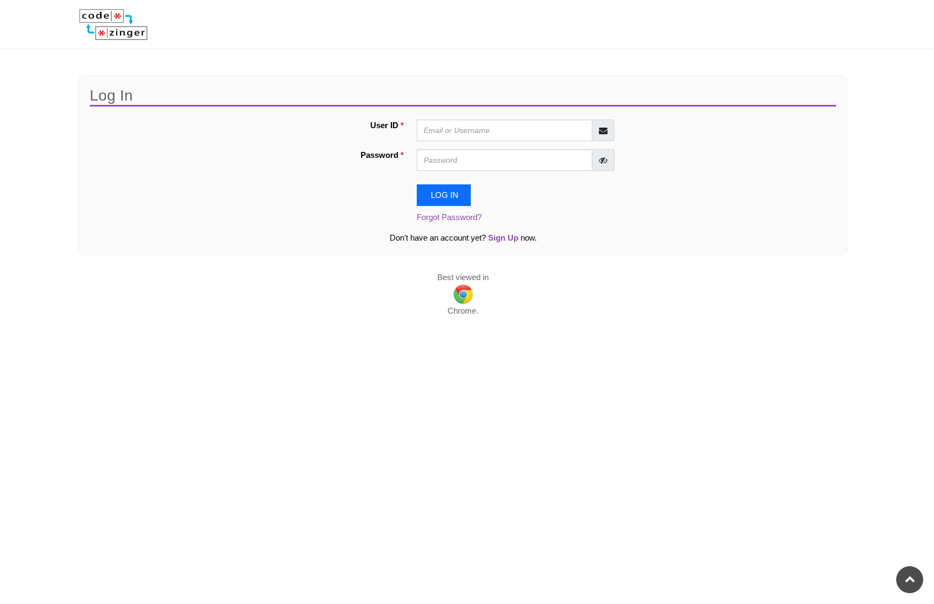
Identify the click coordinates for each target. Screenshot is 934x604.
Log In (443, 195)
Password (382, 155)
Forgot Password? (449, 217)
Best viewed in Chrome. (463, 294)
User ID (387, 125)
